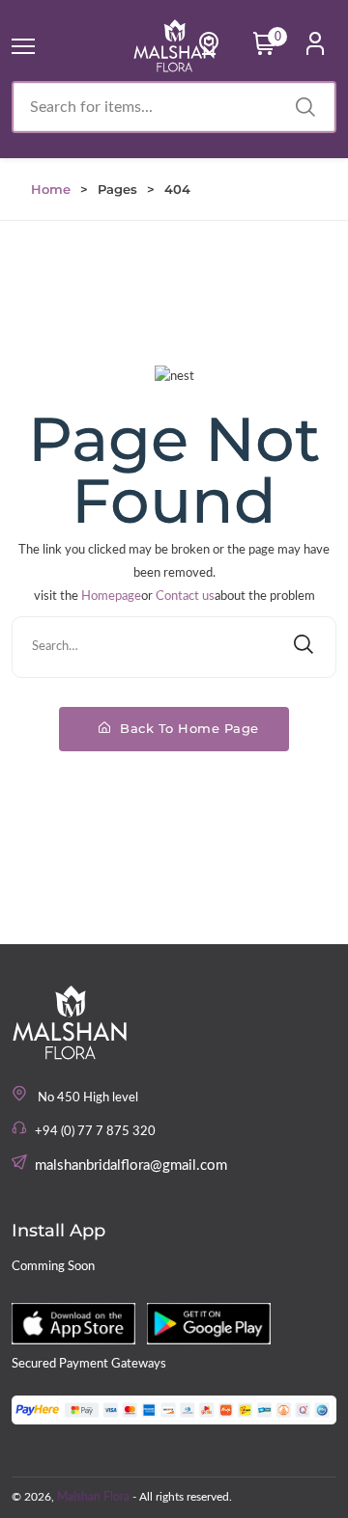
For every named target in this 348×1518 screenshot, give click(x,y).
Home (51, 189)
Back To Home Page (187, 728)
